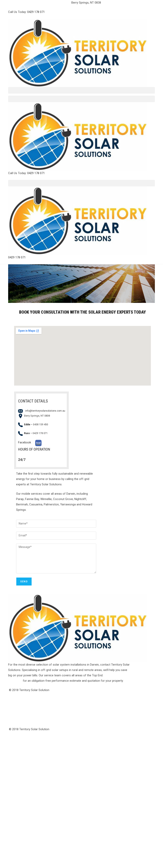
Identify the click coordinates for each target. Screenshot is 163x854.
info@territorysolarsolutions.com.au (39, 2)
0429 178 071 (36, 12)
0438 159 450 (40, 424)
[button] (81, 90)
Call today (15, 680)
